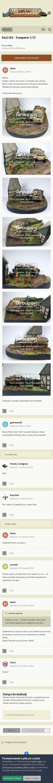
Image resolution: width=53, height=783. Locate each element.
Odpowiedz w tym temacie (26, 58)
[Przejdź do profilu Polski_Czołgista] (5, 466)
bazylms (14, 495)
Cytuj (11, 411)
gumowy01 (16, 422)
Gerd (13, 662)
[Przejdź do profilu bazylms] (5, 497)
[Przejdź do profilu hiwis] (5, 70)
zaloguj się (36, 700)
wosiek (14, 564)
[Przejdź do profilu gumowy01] (5, 424)
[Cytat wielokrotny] (4, 411)
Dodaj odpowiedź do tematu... (21, 714)
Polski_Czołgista (19, 463)
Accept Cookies (13, 778)
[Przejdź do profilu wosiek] (5, 566)
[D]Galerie (20, 48)
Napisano (20, 72)
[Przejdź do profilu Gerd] (5, 664)
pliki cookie (37, 761)
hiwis (10, 45)
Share (12, 730)
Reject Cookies (32, 778)
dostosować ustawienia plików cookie (18, 767)
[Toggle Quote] (6, 613)
